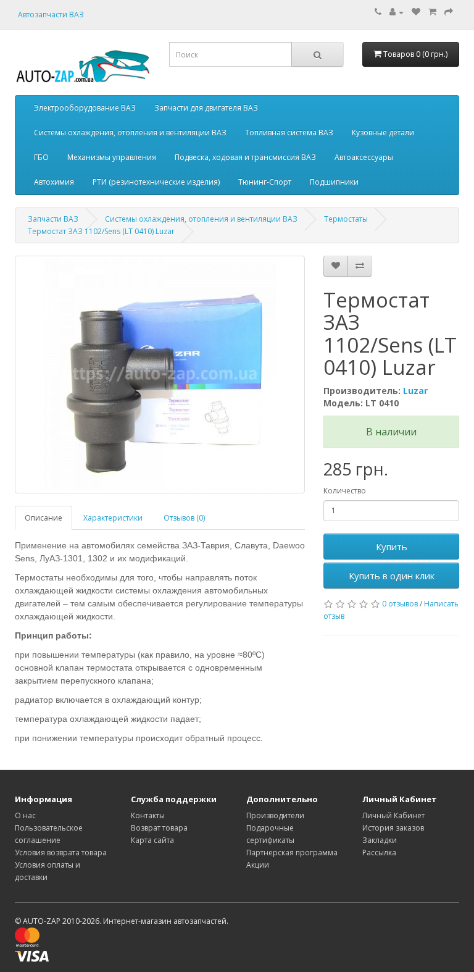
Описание (43, 518)
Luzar (415, 390)
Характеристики (113, 518)
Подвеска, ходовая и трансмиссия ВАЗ (245, 157)
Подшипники (334, 182)
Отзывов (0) (184, 518)
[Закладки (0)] (416, 12)
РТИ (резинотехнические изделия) (156, 182)
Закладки (379, 840)
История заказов (393, 828)
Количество (344, 490)
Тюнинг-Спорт (264, 182)
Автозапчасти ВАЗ (51, 14)
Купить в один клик (391, 575)
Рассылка (379, 852)
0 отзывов (400, 603)
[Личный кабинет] (396, 12)
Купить (391, 546)
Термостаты (346, 219)
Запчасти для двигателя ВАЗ (206, 108)
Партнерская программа (292, 852)
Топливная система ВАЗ (289, 132)
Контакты (148, 815)
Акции (257, 865)
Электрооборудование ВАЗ (85, 108)
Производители (275, 815)
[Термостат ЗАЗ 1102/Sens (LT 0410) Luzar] (160, 374)
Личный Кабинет (393, 815)
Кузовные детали (383, 132)
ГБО (41, 157)
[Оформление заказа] (448, 12)
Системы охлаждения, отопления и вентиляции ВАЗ (130, 132)
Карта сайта (152, 840)
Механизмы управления (111, 157)
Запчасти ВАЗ (53, 219)
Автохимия (54, 182)
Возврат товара (159, 828)
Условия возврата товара (61, 852)
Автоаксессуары (364, 157)
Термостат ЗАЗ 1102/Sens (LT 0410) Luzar (101, 231)
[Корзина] (432, 12)
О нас (25, 815)
